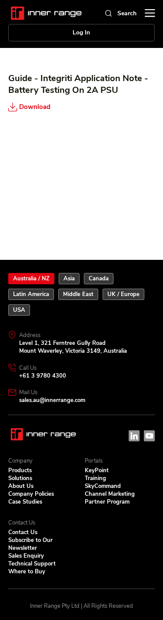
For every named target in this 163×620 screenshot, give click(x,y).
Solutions (20, 478)
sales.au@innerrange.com (52, 400)
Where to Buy (26, 572)
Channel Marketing (110, 494)
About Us (20, 486)
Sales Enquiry (26, 556)
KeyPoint (97, 470)
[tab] (31, 278)
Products (20, 470)
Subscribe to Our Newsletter (30, 544)
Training (95, 478)
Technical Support (32, 564)
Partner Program (107, 502)
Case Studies (25, 502)
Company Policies (31, 494)
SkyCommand (103, 486)
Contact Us (22, 532)
